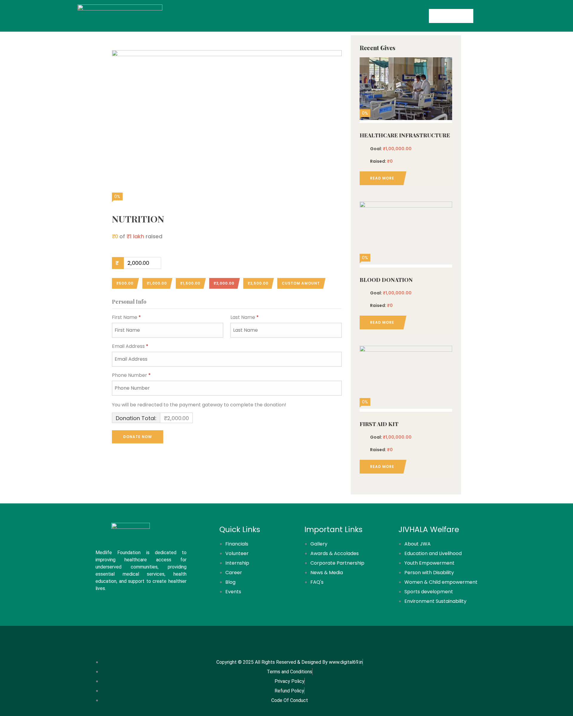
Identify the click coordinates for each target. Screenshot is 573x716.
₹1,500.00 (190, 283)
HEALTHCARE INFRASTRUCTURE (405, 135)
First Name (126, 317)
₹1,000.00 (157, 283)
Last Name (244, 317)
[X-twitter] (286, 640)
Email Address (130, 346)
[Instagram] (268, 640)
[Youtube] (321, 640)
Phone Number (131, 375)
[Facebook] (251, 640)
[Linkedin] (304, 640)
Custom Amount (301, 283)
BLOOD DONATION (386, 279)
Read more (382, 178)
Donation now (406, 87)
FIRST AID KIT (379, 424)
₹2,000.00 (224, 283)
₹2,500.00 (258, 283)
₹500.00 (124, 283)
